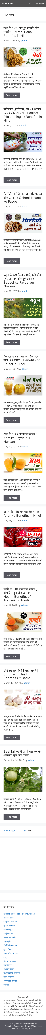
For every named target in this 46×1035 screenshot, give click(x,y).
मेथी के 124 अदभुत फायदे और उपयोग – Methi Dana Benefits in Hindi (21, 32)
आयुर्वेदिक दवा (8, 933)
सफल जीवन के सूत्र (11, 953)
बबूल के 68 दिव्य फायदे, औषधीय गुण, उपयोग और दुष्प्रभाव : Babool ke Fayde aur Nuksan (22, 280)
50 (25, 830)
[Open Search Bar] (30, 3)
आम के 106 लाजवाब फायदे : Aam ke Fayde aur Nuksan (20, 438)
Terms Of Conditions (33, 1026)
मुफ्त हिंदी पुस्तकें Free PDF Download (19, 914)
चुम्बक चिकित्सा (9, 925)
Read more (11, 95)
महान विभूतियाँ (9, 977)
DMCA (32, 1029)
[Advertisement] (23, 864)
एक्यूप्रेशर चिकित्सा (10, 922)
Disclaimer (15, 1029)
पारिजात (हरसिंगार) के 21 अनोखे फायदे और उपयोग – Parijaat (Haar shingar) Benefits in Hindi (23, 114)
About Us (9, 1026)
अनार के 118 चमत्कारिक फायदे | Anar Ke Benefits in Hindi (23, 513)
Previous (9, 830)
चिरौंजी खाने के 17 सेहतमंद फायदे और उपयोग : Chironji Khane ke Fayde (23, 197)
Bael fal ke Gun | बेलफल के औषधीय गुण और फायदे (22, 753)
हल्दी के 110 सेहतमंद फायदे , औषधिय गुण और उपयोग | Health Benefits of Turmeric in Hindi (20, 594)
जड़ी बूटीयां (7, 941)
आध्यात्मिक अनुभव (10, 981)
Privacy (25, 1029)
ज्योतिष (6, 985)
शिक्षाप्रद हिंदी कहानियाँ (12, 973)
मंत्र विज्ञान (8, 965)
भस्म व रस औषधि (10, 937)
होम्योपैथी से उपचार (10, 945)
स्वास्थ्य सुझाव (8, 929)
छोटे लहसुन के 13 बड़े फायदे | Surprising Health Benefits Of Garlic (21, 674)
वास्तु (5, 957)
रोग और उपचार (9, 918)
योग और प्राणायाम (10, 961)
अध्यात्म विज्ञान (9, 969)
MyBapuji (7, 3)
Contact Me (18, 1026)
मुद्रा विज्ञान (8, 949)
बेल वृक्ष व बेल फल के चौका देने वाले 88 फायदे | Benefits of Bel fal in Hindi (22, 360)
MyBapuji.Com (31, 1023)
